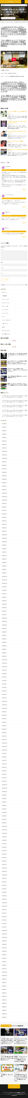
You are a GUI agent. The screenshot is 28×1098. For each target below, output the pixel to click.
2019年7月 (4, 593)
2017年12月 (4, 659)
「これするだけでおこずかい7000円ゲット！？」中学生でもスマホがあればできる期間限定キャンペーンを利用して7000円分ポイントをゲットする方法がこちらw (14, 31)
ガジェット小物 (5, 306)
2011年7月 (4, 913)
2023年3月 (4, 441)
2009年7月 (4, 982)
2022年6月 (4, 472)
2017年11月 (4, 663)
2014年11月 (4, 788)
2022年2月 (4, 486)
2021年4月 (4, 520)
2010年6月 (4, 951)
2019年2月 (4, 611)
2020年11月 (4, 538)
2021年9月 (4, 503)
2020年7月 (4, 552)
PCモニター (4, 292)
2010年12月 (4, 930)
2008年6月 (4, 1006)
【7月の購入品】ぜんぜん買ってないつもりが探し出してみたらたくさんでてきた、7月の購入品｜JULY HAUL (20, 1077)
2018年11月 (4, 621)
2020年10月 (4, 541)
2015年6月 (4, 763)
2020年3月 (4, 566)
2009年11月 (4, 972)
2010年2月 (4, 965)
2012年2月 (4, 899)
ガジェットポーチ (5, 302)
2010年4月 (4, 958)
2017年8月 (4, 673)
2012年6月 (4, 888)
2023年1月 (4, 448)
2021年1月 (4, 531)
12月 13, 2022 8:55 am (6, 170)
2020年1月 (4, 572)
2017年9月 (4, 670)
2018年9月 (4, 628)
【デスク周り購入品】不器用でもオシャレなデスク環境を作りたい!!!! (7, 1058)
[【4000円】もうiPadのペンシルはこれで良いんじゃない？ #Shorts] (4, 124)
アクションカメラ (5, 299)
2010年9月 (4, 940)
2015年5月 (4, 767)
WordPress (14, 1095)
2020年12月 (4, 534)
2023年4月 (4, 437)
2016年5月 (4, 725)
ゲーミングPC (5, 309)
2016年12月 (4, 701)
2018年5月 (4, 642)
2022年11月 (4, 454)
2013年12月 (4, 826)
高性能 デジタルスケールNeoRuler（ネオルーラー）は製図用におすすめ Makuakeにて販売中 (20, 1059)
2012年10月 (4, 874)
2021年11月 (4, 496)
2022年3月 (4, 482)
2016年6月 (4, 722)
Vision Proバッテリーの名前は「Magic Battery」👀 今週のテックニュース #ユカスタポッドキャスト (17, 370)
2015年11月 (4, 746)
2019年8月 (4, 590)
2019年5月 (4, 600)
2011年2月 (4, 927)
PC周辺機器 (4, 295)
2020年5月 (4, 559)
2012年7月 (4, 885)
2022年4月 (4, 479)
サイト (2, 273)
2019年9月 (4, 586)
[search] (26, 5)
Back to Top (14, 1086)
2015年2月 (4, 777)
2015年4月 (4, 770)
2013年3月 (4, 857)
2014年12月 (4, 784)
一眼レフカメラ (5, 323)
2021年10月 (4, 500)
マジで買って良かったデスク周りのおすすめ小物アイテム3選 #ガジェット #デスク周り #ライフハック (17, 355)
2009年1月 (4, 999)
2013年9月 (4, 836)
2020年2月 (4, 569)
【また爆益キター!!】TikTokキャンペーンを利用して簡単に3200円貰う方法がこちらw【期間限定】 (13, 43)
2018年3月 (4, 649)
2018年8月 (4, 632)
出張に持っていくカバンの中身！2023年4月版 (17, 149)
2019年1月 (4, 614)
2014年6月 (4, 805)
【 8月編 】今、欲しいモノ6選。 (7, 1075)
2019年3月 (4, 607)
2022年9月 (4, 461)
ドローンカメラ (5, 313)
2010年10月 (4, 937)
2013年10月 (4, 833)
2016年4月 (4, 729)
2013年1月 (4, 864)
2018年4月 (4, 645)
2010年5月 (4, 954)
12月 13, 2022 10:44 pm (6, 215)
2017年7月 (4, 677)
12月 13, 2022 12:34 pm (6, 198)
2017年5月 (4, 684)
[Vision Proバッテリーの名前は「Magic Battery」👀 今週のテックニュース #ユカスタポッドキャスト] (4, 371)
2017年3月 (4, 690)
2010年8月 (4, 944)
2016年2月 (4, 736)
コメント (2, 249)
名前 (2, 262)
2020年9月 (4, 545)
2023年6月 (4, 430)
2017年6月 (4, 680)
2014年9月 (4, 795)
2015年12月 (4, 743)
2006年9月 (4, 1017)
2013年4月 (4, 854)
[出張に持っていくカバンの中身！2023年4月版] (4, 152)
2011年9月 (4, 909)
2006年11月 (4, 1013)
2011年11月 (4, 906)
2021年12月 (4, 493)
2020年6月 (4, 555)
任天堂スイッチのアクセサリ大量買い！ (16, 141)
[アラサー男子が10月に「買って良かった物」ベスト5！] (4, 134)
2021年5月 (4, 517)
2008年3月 (4, 1010)
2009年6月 (4, 986)
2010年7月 (4, 947)
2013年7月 (4, 843)
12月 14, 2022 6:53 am (6, 231)
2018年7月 (4, 635)
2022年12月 (4, 451)
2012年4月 (4, 892)
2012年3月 (4, 895)
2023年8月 (4, 423)
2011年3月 (4, 923)
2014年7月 (4, 802)
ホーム (3, 316)
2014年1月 (4, 822)
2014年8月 (4, 798)
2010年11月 (4, 933)
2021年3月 (4, 524)
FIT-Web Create (20, 1094)
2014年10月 (4, 791)
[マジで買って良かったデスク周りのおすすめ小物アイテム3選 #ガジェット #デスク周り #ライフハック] (4, 356)
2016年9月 (4, 711)
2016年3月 (4, 732)
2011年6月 (4, 916)
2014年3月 (4, 815)
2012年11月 (4, 871)
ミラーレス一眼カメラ (6, 320)
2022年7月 (4, 468)
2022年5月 (4, 475)
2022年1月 (4, 489)
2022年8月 (4, 465)
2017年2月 (4, 694)
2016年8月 (4, 715)
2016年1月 (4, 739)
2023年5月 (4, 434)
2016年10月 (4, 708)
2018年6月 (4, 638)
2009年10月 (4, 975)
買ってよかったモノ (6, 330)
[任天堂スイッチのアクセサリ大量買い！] (4, 143)
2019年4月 (4, 604)
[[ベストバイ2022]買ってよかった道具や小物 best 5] (4, 114)
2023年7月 (4, 427)
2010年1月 (4, 968)
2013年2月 (4, 861)
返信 (24, 189)
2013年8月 (4, 840)
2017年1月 (4, 697)
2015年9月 (4, 753)
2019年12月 (4, 576)
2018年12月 (4, 618)
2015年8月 (4, 756)
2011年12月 (4, 902)
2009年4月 (4, 993)
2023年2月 (4, 444)
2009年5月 (4, 989)
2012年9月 (4, 878)
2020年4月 (4, 562)
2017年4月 (4, 687)
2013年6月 (4, 847)
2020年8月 (4, 548)
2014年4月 (4, 812)
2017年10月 (4, 666)
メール (2, 267)
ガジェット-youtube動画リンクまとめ (17, 1092)
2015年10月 (4, 750)
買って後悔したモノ (6, 334)
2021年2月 (4, 527)
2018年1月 (4, 656)
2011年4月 (4, 920)
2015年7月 (4, 760)
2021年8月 (4, 507)
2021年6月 (4, 513)
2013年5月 (4, 850)
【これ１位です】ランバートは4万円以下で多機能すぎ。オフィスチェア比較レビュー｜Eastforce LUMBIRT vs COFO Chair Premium (17, 362)
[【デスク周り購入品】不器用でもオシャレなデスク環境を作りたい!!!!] (4, 379)
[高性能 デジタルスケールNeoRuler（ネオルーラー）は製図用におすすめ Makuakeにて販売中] (4, 386)
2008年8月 (4, 1003)
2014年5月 (4, 809)
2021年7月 (4, 510)
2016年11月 (4, 704)
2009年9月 (4, 979)
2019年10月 (4, 583)
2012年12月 (4, 868)
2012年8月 (4, 881)
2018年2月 (4, 652)
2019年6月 (4, 597)
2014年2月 (4, 819)
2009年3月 (4, 996)
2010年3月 (4, 961)
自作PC (3, 327)
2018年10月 (4, 625)
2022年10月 (4, 458)
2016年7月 (4, 718)
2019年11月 (4, 579)
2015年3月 (4, 774)
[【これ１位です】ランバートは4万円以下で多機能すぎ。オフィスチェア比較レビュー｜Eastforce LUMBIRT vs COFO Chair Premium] (4, 363)
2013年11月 (4, 829)
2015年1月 (4, 781)
